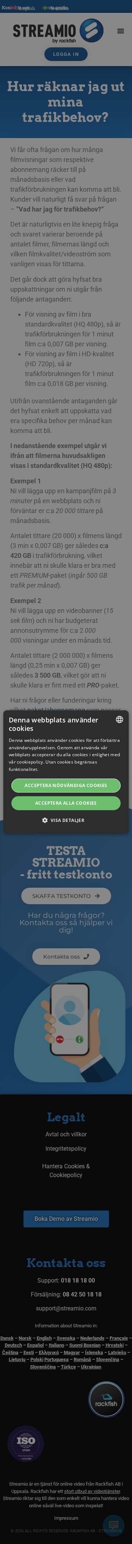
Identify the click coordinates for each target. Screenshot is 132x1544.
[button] (66, 820)
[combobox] (119, 719)
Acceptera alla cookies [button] (66, 803)
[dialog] (66, 772)
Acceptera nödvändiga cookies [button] (66, 785)
